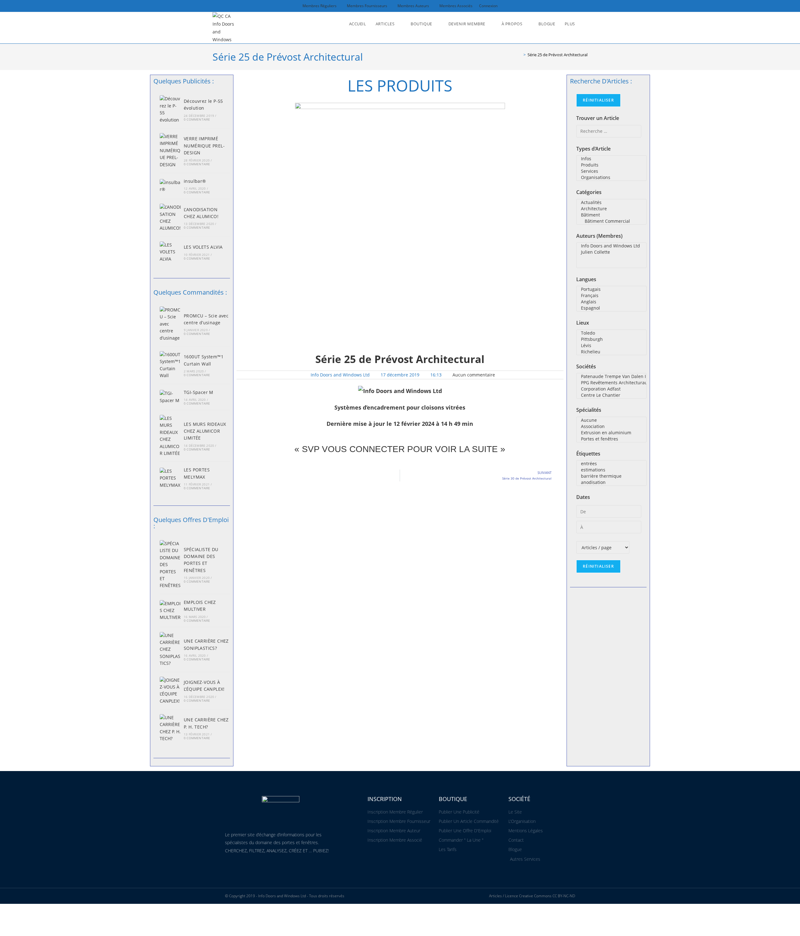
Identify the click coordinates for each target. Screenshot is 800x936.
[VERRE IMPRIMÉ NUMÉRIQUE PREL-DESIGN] (170, 150)
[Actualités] (611, 202)
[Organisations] (611, 177)
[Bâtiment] (611, 215)
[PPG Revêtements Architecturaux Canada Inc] (611, 383)
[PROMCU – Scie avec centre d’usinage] (170, 323)
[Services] (611, 171)
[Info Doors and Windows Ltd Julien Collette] (611, 255)
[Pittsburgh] (611, 339)
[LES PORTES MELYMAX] (170, 478)
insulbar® (195, 181)
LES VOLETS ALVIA (203, 247)
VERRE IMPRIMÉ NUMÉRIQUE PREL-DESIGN (204, 146)
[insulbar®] (170, 186)
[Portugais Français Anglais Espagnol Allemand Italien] (611, 298)
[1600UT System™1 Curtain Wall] (170, 365)
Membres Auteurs (413, 5)
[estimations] (611, 470)
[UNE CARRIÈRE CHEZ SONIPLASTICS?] (170, 649)
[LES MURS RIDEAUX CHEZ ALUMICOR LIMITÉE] (170, 436)
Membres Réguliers (319, 5)
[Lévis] (611, 345)
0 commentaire (197, 119)
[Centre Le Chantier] (611, 395)
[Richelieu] (611, 352)
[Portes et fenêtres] (611, 439)
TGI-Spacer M (198, 392)
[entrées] (611, 464)
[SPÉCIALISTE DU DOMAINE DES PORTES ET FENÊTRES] (170, 564)
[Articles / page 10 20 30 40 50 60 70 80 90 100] (602, 547)
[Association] (611, 426)
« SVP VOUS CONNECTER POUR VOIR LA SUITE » (399, 449)
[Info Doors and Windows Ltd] (611, 246)
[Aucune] (611, 420)
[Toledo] (611, 333)
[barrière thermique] (611, 476)
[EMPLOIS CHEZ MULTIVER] (170, 610)
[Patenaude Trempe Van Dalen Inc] (611, 376)
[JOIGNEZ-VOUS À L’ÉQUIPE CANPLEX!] (170, 691)
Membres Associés (455, 5)
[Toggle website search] (586, 23)
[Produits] (611, 165)
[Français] (611, 295)
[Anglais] (611, 302)
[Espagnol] (611, 308)
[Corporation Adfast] (611, 389)
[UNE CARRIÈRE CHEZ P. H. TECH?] (170, 728)
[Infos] (611, 159)
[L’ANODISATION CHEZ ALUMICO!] (170, 218)
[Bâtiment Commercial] (611, 221)
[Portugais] (611, 289)
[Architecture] (611, 209)
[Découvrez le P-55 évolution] (170, 109)
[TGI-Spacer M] (170, 397)
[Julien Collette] (611, 252)
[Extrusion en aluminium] (611, 433)
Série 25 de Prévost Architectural (558, 54)
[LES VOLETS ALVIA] (170, 251)
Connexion (488, 5)
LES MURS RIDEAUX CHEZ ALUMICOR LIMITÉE (205, 431)
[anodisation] (611, 482)
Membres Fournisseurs (367, 5)
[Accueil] (520, 54)
